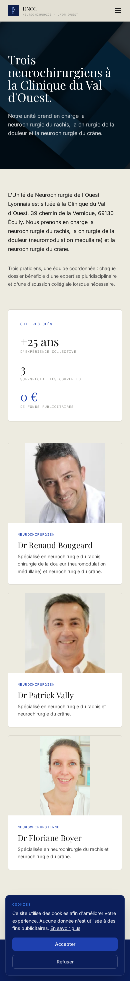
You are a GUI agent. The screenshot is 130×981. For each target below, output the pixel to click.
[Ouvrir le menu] (118, 10)
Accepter (65, 944)
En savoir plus (65, 928)
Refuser (65, 961)
